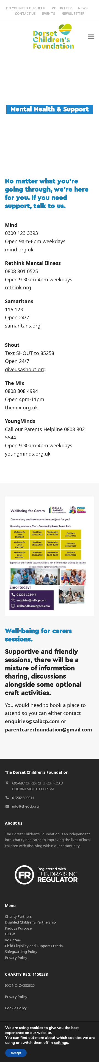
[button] (91, 36)
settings (61, 1042)
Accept (16, 1053)
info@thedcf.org (25, 806)
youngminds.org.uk (28, 453)
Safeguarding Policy (21, 951)
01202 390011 (23, 797)
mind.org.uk (19, 249)
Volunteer (13, 940)
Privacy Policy (16, 957)
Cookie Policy (16, 1007)
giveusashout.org (25, 369)
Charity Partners (18, 916)
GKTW (10, 933)
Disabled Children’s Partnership (30, 922)
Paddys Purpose (18, 928)
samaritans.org (22, 325)
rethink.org (18, 287)
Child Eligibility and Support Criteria (34, 945)
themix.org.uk (21, 407)
